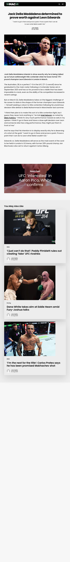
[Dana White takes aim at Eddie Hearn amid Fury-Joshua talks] (35, 292)
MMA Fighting (10, 118)
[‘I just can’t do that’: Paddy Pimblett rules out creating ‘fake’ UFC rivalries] (35, 236)
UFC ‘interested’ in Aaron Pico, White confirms (35, 178)
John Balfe (35, 28)
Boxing (9, 303)
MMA (8, 247)
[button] (63, 4)
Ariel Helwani (46, 115)
